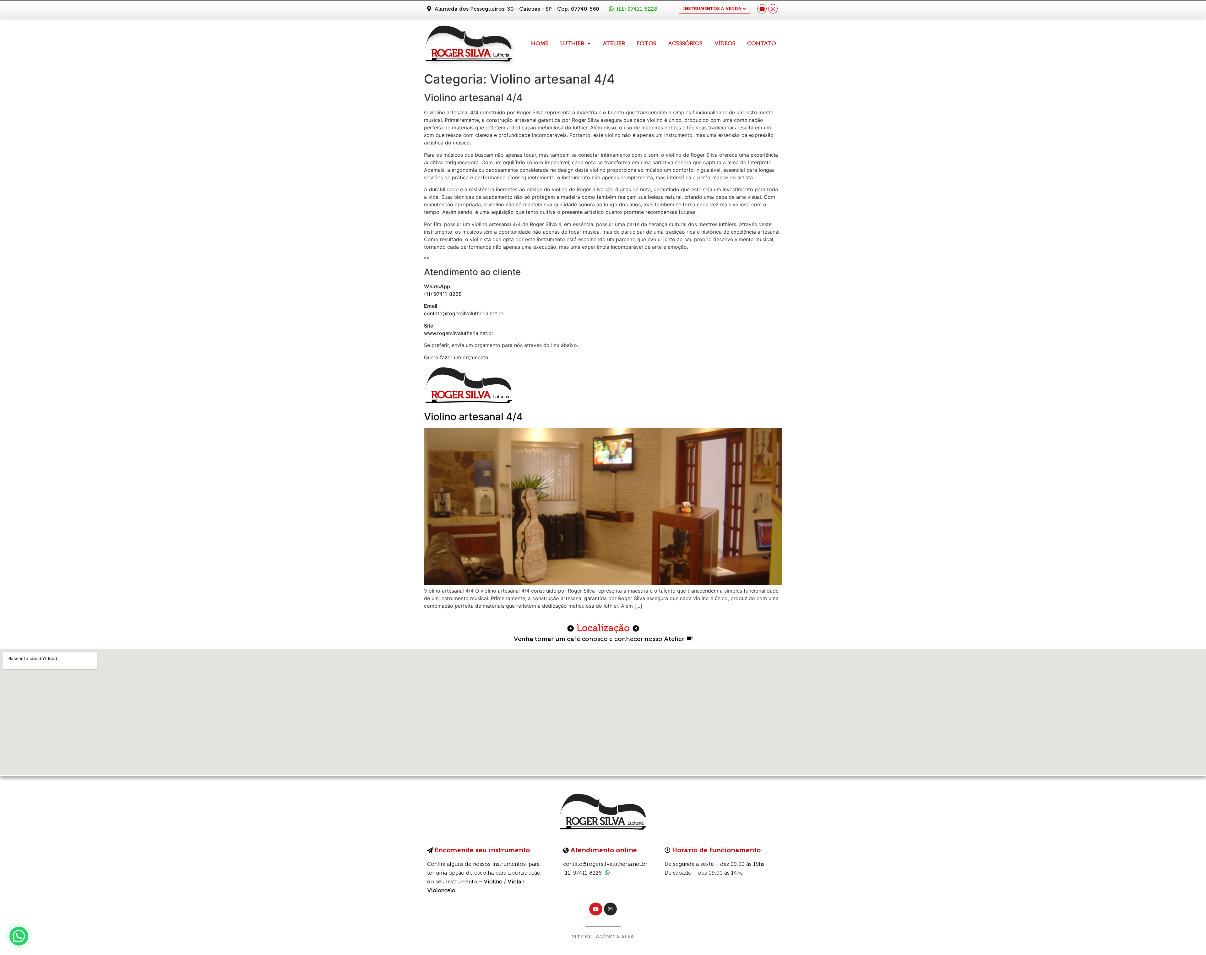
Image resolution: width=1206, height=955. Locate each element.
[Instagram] (773, 9)
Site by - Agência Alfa (603, 937)
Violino (493, 881)
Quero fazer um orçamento (456, 357)
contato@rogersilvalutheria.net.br (463, 313)
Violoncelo (441, 890)
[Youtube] (762, 9)
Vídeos (724, 43)
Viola (514, 881)
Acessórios (685, 43)
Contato (761, 43)
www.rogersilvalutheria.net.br (458, 333)
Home (539, 43)
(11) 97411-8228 (637, 9)
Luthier (572, 43)
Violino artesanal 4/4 (473, 416)
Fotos (646, 43)
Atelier (614, 43)
